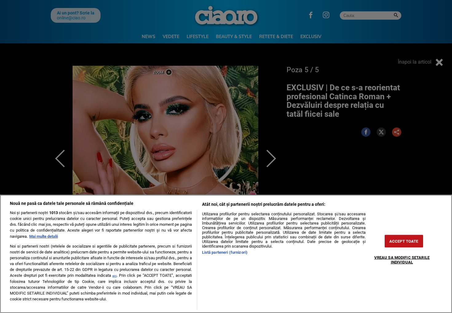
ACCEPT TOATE (403, 241)
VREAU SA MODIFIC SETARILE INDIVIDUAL (402, 259)
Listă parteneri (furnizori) (225, 252)
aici (114, 276)
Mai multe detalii (43, 236)
